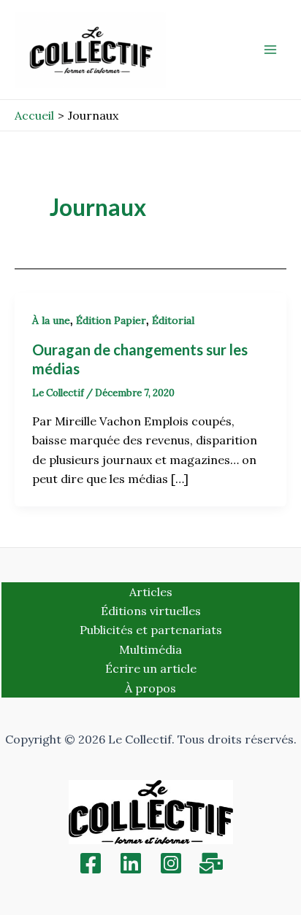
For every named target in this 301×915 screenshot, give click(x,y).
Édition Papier (111, 320)
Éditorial (173, 320)
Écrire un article (151, 668)
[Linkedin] (130, 863)
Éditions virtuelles (151, 610)
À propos (150, 688)
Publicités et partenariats (151, 629)
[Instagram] (171, 863)
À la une (51, 320)
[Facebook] (90, 863)
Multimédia (150, 649)
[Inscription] (211, 863)
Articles (150, 591)
